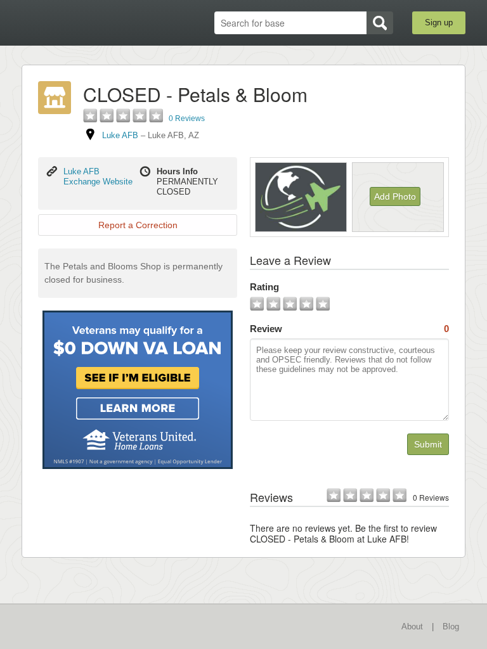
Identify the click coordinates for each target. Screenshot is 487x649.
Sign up (439, 22)
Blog (451, 626)
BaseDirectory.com (88, 23)
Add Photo (395, 196)
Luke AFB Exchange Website (98, 176)
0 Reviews (187, 118)
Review (349, 328)
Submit (428, 444)
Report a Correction (138, 225)
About (412, 626)
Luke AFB (120, 135)
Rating (264, 286)
